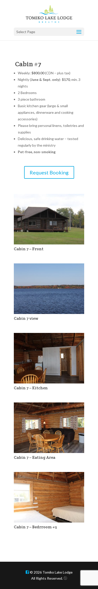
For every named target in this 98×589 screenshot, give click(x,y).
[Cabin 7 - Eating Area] (49, 451)
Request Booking (49, 172)
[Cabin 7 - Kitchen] (49, 382)
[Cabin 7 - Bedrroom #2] (49, 521)
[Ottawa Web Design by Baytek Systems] (65, 578)
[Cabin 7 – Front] (49, 243)
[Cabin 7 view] (49, 312)
